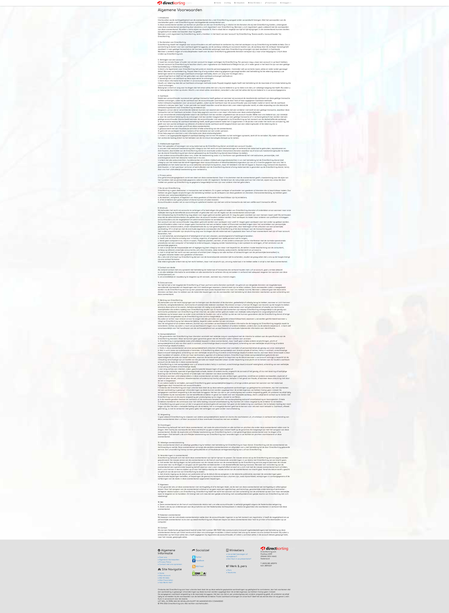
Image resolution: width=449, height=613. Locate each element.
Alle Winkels (255, 3)
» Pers (229, 570)
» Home (161, 573)
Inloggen (286, 3)
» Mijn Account (164, 575)
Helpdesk (240, 3)
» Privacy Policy (164, 562)
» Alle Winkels (163, 578)
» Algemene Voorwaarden (168, 560)
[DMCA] (199, 573)
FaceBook (200, 561)
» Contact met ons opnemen (170, 564)
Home (218, 3)
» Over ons (162, 557)
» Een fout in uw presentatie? (238, 559)
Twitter (199, 557)
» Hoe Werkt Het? (165, 582)
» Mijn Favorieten (165, 580)
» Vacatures (231, 572)
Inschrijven (272, 3)
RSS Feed (199, 566)
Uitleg (228, 3)
